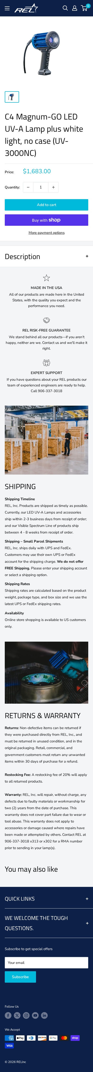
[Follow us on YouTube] (35, 1015)
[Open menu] (7, 8)
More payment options (47, 232)
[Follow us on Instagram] (26, 1015)
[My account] (74, 8)
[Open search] (65, 8)
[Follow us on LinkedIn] (44, 1015)
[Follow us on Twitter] (17, 1015)
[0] (84, 8)
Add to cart (46, 204)
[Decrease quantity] (28, 187)
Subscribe (20, 977)
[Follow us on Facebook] (8, 1015)
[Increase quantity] (53, 187)
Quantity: (12, 187)
